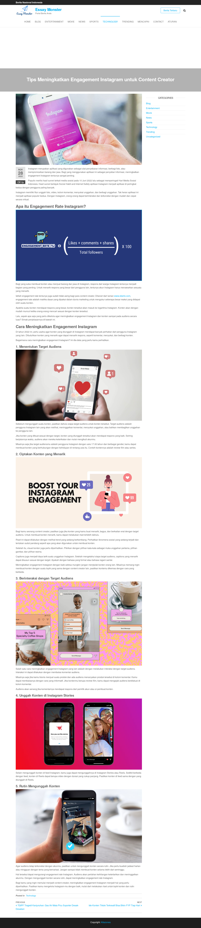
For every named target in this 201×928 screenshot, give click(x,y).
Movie (71, 21)
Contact (158, 21)
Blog (38, 21)
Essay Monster (48, 9)
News (82, 21)
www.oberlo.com (122, 295)
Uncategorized (153, 136)
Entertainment (54, 21)
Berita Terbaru (170, 10)
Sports (94, 21)
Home (27, 21)
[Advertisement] (100, 48)
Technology (110, 21)
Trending (128, 21)
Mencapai (143, 21)
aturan (172, 21)
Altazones (106, 922)
